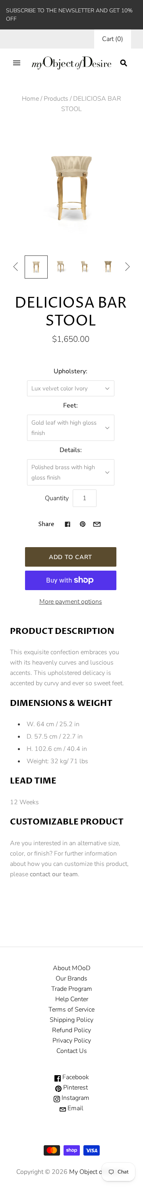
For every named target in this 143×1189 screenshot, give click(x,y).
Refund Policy (71, 1030)
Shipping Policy (71, 1020)
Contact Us (71, 1051)
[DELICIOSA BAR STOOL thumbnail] (36, 267)
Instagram (74, 1097)
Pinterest (75, 1087)
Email (74, 1108)
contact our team (54, 874)
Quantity (57, 498)
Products (56, 98)
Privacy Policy (71, 1040)
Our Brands (71, 978)
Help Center (71, 999)
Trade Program (71, 988)
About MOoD (72, 968)
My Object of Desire (96, 1172)
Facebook (75, 1077)
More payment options (70, 601)
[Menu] (16, 62)
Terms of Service (71, 1009)
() (112, 39)
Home (30, 98)
